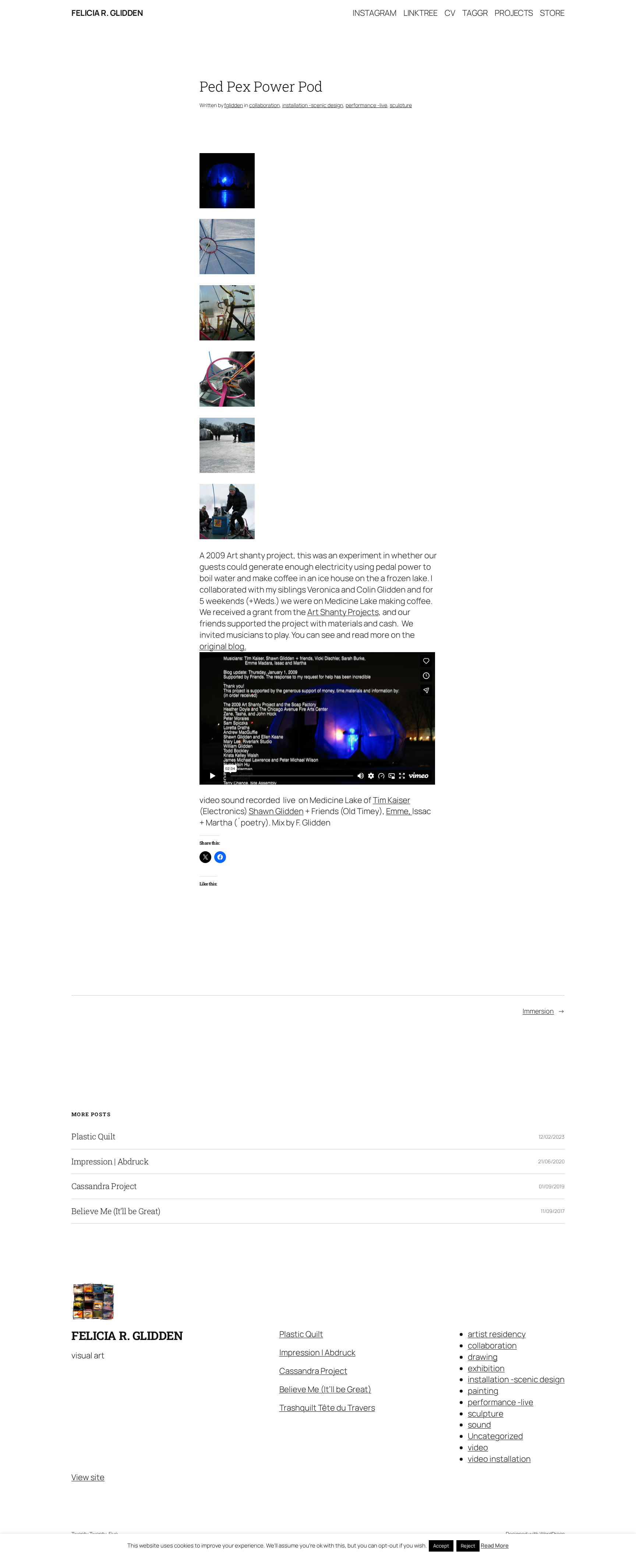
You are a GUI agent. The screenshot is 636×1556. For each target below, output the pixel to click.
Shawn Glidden (276, 811)
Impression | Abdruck (109, 1161)
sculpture (401, 105)
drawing (483, 1356)
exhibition (486, 1368)
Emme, (399, 811)
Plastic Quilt (93, 1136)
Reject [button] (468, 1545)
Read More (495, 1545)
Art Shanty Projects (343, 612)
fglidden (233, 105)
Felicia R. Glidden (107, 12)
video (478, 1447)
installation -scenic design (312, 105)
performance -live (366, 105)
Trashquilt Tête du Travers (327, 1407)
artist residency (497, 1334)
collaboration (264, 105)
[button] (318, 182)
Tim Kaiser (391, 800)
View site (88, 1477)
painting (483, 1390)
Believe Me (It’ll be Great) (115, 1211)
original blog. (222, 646)
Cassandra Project (104, 1186)
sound (479, 1424)
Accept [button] (441, 1545)
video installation (499, 1458)
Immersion (538, 1011)
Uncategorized (495, 1436)
